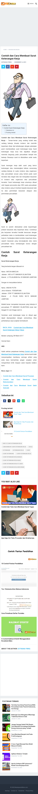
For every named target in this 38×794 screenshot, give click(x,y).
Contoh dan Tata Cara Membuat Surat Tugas (17, 507)
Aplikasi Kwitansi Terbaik (19, 754)
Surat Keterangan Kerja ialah (12, 460)
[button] (31, 4)
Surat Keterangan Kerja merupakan (13, 467)
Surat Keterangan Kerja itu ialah (13, 463)
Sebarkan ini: (10, 130)
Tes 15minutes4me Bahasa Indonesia (15, 589)
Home (5, 49)
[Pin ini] (13, 400)
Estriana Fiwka (6, 62)
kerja (30, 446)
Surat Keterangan (8, 453)
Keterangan (6, 450)
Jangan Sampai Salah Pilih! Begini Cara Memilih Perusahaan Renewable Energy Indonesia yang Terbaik (23, 726)
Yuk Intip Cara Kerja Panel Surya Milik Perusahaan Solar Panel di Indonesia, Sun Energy (23, 706)
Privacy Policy (29, 790)
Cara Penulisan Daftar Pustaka (12, 613)
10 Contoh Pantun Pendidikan (23, 431)
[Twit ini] (9, 400)
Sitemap (7, 790)
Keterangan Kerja (18, 450)
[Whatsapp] (23, 400)
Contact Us (14, 790)
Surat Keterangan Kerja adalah (12, 457)
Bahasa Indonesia (14, 49)
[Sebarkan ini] (4, 400)
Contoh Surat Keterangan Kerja (14, 128)
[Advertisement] (19, 26)
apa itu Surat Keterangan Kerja (12, 443)
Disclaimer (21, 790)
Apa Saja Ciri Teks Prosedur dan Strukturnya (17, 538)
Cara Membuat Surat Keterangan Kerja (14, 446)
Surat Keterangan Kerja (24, 453)
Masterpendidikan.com (21, 787)
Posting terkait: (11, 132)
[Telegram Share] (18, 400)
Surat (28, 450)
